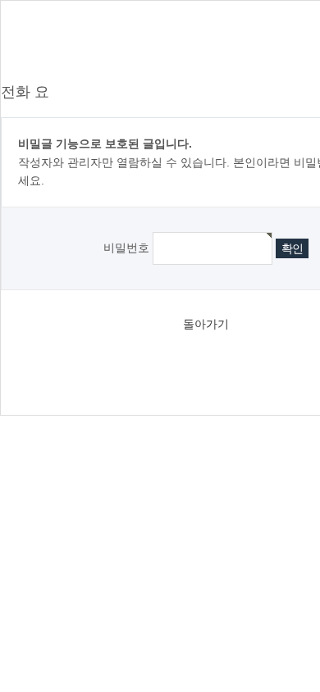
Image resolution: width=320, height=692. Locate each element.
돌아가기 (206, 323)
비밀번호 (126, 246)
